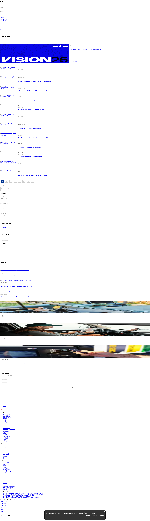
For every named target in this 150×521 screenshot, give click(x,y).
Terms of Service (3, 501)
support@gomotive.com (4, 399)
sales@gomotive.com (4, 397)
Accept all (88, 515)
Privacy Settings (3, 505)
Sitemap (1, 511)
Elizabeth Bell (21, 69)
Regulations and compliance (6, 201)
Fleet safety (2, 210)
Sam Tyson (20, 163)
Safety (19, 96)
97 (24, 181)
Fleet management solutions (23, 105)
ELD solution (3, 215)
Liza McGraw (21, 135)
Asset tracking (21, 133)
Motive (19, 79)
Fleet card (2, 208)
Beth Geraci (72, 47)
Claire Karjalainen (21, 88)
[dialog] (75, 515)
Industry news (3, 196)
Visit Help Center (10, 27)
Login (1, 19)
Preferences (102, 515)
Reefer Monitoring (21, 143)
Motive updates (73, 45)
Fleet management (21, 68)
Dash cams (20, 162)
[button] (5, 20)
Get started (5, 19)
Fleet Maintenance (21, 77)
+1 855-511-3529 (3, 27)
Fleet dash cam (3, 213)
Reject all (95, 515)
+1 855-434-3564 (3, 395)
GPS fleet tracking (4, 203)
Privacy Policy (3, 503)
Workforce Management (22, 86)
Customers (2, 17)
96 (19, 181)
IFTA (19, 171)
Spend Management (22, 115)
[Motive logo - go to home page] (3, 1)
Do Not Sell (2, 507)
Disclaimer (2, 509)
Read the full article (74, 61)
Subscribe (4, 243)
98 (28, 181)
